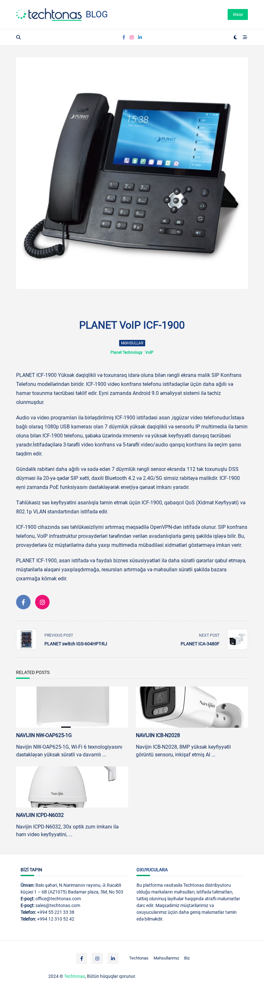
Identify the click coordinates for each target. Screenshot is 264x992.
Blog (97, 14)
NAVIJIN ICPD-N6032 (40, 815)
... (104, 755)
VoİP (149, 352)
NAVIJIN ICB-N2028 (158, 735)
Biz (187, 958)
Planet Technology (126, 352)
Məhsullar (132, 343)
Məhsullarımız (166, 958)
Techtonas (138, 958)
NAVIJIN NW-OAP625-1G (44, 735)
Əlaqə (238, 14)
